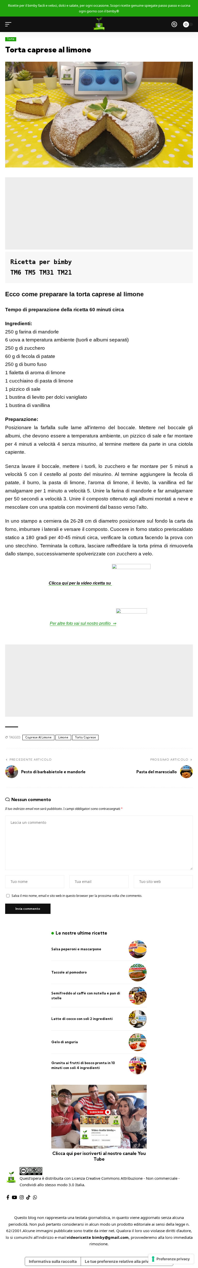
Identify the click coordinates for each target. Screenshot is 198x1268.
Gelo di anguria (64, 1042)
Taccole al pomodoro (69, 972)
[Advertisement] (99, 213)
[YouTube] (14, 1197)
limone (63, 737)
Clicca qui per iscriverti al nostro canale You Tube (99, 1156)
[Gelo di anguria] (138, 1042)
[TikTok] (28, 1197)
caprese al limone (38, 737)
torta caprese (85, 737)
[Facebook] (8, 1197)
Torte (10, 39)
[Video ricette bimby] (99, 24)
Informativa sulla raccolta (53, 1261)
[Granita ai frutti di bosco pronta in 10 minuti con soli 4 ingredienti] (138, 1065)
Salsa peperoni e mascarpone (76, 949)
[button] (9, 24)
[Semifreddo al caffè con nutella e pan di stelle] (138, 996)
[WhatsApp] (35, 1197)
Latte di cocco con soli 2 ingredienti (82, 1019)
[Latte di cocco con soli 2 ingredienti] (138, 1019)
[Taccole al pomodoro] (138, 972)
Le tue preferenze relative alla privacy (120, 1261)
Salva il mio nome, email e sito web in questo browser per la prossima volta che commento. (77, 896)
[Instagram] (21, 1197)
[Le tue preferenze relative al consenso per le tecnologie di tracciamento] (171, 1259)
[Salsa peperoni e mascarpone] (138, 949)
